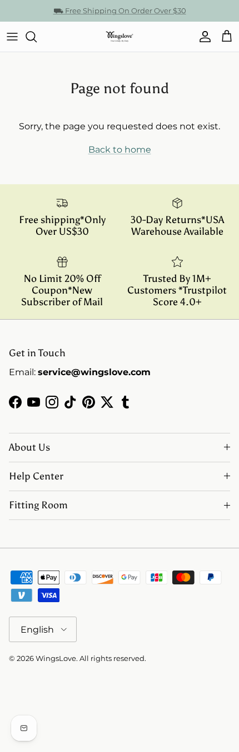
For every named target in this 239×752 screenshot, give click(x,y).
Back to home (119, 149)
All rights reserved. (112, 658)
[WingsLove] (119, 36)
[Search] (36, 36)
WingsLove (56, 658)
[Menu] (12, 36)
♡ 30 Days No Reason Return (120, 15)
